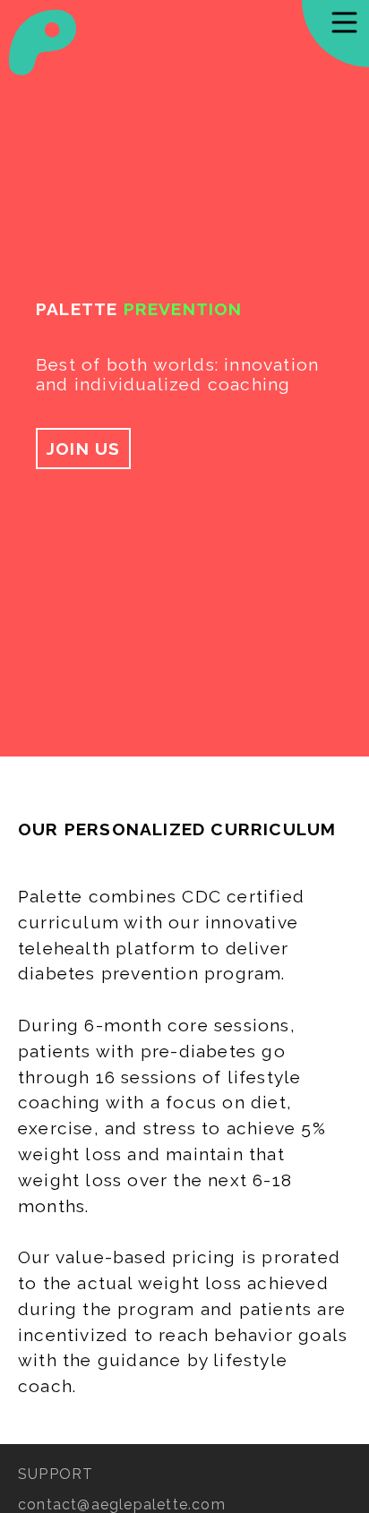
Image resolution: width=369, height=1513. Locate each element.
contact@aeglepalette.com (122, 1504)
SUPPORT (55, 1474)
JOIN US (83, 448)
